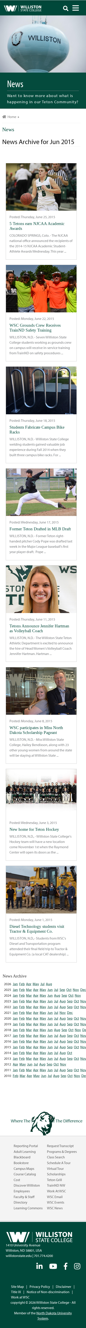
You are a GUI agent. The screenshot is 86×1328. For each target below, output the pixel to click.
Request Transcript (60, 1146)
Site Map (17, 1286)
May (36, 984)
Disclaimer (63, 1286)
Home (11, 116)
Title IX (16, 1292)
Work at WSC (56, 1191)
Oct (68, 989)
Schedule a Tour (59, 1163)
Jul (42, 984)
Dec (83, 989)
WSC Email (55, 1197)
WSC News (55, 1208)
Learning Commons (28, 1208)
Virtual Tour (55, 1168)
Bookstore (21, 1163)
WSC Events (55, 1202)
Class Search (56, 1157)
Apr (28, 984)
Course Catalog (25, 1174)
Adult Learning (25, 1151)
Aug (49, 984)
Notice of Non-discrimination (48, 1292)
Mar (29, 989)
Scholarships (56, 1174)
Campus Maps (24, 1168)
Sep (62, 989)
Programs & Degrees (62, 1151)
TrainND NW (56, 1185)
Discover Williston (27, 1185)
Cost (17, 1180)
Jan (15, 984)
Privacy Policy (40, 1286)
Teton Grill (54, 1180)
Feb (22, 984)
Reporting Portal (26, 1146)
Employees (22, 1191)
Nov (76, 989)
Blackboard (22, 1157)
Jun (50, 989)
